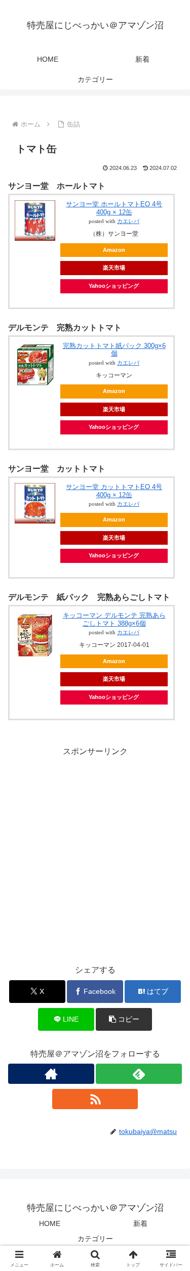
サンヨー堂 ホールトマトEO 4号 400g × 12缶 (114, 208)
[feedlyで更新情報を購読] (139, 1074)
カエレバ (128, 221)
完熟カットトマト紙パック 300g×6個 (114, 350)
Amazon (114, 250)
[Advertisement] (95, 853)
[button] (124, 1019)
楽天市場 (114, 268)
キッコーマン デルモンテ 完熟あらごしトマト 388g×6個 (114, 619)
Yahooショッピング (114, 286)
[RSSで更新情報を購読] (95, 1099)
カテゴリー (95, 1239)
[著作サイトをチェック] (51, 1074)
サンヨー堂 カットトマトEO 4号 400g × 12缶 (114, 491)
